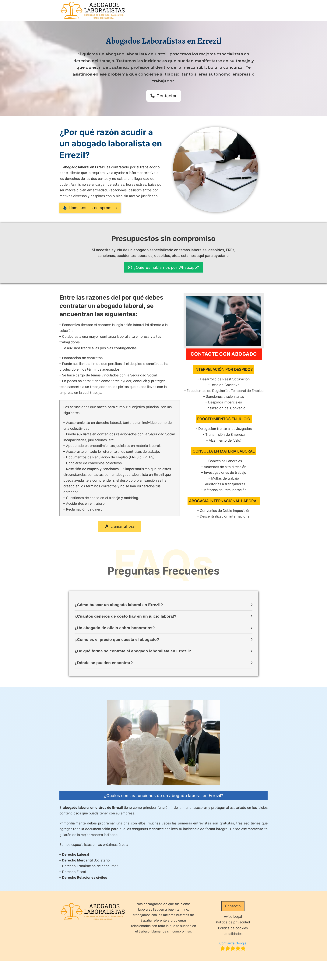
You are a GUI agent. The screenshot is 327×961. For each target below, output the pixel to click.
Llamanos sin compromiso (93, 207)
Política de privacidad (233, 922)
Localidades (232, 934)
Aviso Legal (233, 917)
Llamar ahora (123, 526)
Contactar (166, 95)
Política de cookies (233, 928)
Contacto (233, 906)
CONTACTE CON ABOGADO (224, 354)
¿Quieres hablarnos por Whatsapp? (166, 267)
